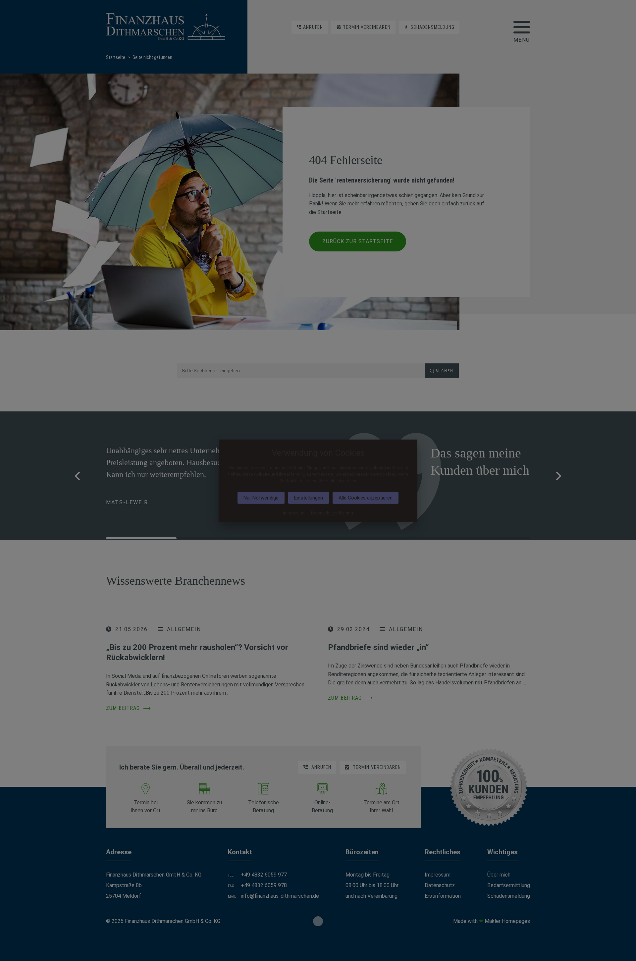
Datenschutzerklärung (332, 512)
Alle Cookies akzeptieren (366, 498)
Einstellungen (308, 498)
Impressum (293, 512)
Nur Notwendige (261, 498)
